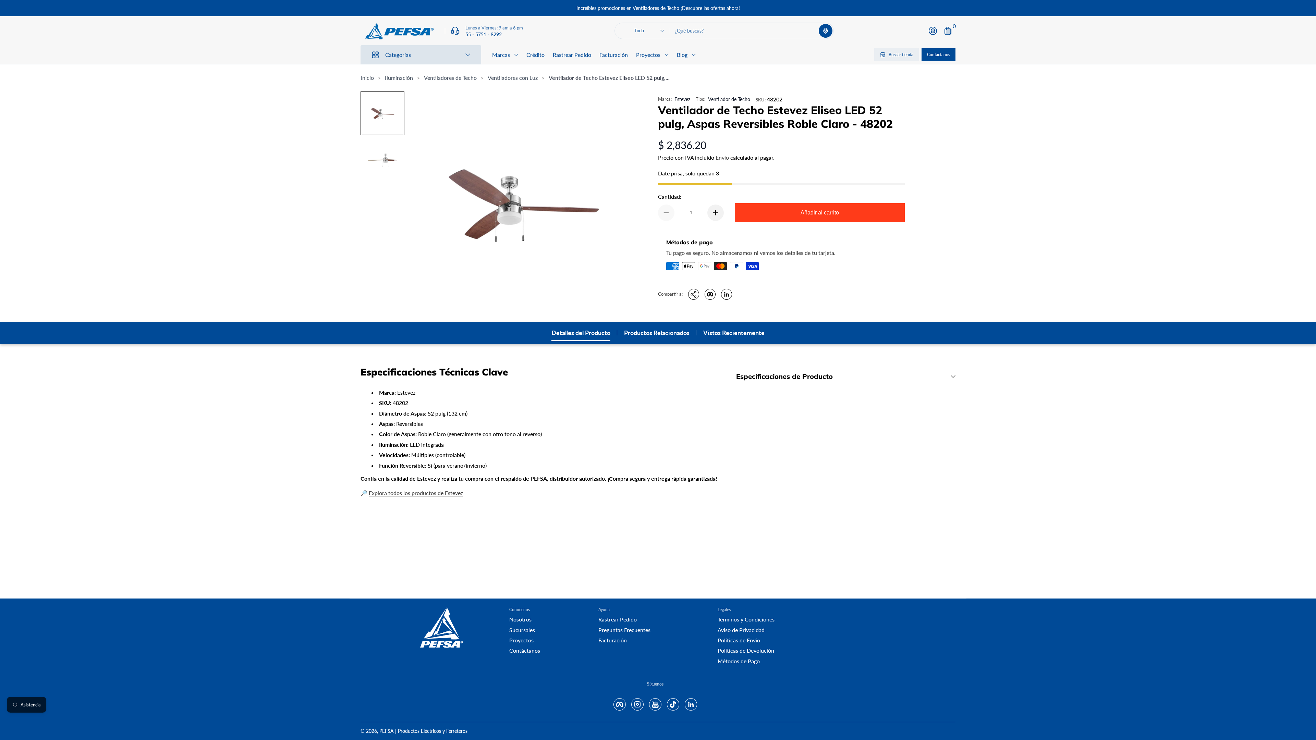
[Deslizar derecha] (762, 8)
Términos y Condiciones (746, 619)
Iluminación (399, 77)
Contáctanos (938, 54)
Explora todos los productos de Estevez (416, 493)
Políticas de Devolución (746, 650)
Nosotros (520, 619)
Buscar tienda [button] (901, 54)
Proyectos (521, 640)
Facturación (613, 54)
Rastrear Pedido (572, 54)
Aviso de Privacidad (741, 630)
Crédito (535, 54)
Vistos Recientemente (734, 332)
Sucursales (522, 630)
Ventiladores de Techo (450, 77)
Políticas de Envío (739, 640)
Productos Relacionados (657, 332)
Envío (722, 157)
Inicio (367, 77)
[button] (825, 31)
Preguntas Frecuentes (624, 630)
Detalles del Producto (580, 332)
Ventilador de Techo (729, 99)
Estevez (682, 99)
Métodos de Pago (739, 661)
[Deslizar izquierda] (553, 8)
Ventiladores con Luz (513, 77)
